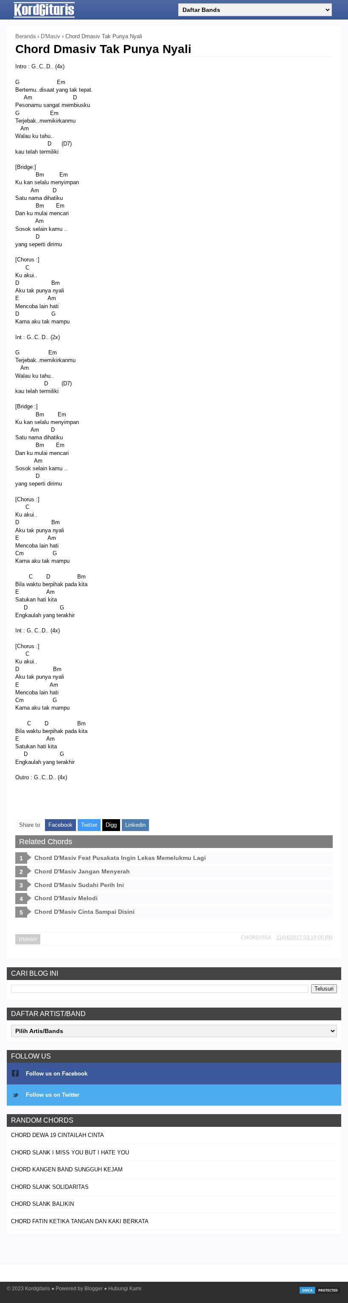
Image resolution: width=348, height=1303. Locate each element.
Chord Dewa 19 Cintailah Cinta (57, 1135)
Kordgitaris (37, 1289)
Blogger (93, 1289)
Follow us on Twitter (52, 1095)
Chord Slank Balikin (42, 1204)
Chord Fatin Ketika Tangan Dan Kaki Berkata (80, 1221)
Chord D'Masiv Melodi (66, 898)
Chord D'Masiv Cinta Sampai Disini (84, 911)
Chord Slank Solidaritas (50, 1187)
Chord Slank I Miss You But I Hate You (70, 1152)
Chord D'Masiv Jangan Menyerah (82, 871)
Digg (111, 825)
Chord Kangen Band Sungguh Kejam (67, 1169)
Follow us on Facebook (56, 1073)
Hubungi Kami (124, 1289)
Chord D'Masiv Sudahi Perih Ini (79, 885)
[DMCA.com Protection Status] (320, 1293)
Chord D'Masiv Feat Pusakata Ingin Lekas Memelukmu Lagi (120, 857)
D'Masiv (28, 939)
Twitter (89, 825)
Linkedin (135, 825)
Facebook (60, 825)
